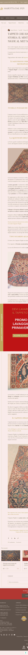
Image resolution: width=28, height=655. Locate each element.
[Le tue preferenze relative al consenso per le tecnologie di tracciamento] (25, 652)
